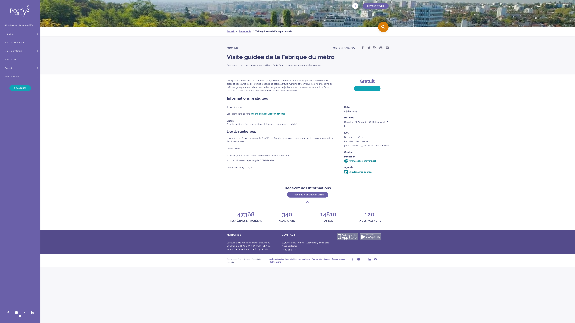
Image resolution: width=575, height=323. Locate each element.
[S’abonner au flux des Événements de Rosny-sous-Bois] (374, 48)
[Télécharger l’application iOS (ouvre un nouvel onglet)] (347, 237)
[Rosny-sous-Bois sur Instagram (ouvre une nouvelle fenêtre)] (16, 313)
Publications (275, 262)
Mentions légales (276, 259)
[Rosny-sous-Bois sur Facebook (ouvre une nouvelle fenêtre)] (8, 313)
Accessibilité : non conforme (297, 259)
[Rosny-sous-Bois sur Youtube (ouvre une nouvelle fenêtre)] (20, 317)
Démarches (20, 88)
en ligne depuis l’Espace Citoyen (267, 114)
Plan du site (317, 259)
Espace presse (338, 259)
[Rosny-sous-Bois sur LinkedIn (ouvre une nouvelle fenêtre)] (32, 313)
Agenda (9, 68)
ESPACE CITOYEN (375, 6)
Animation (232, 48)
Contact (326, 259)
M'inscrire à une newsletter (308, 195)
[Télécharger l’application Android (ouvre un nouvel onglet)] (370, 237)
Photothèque (12, 76)
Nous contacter (289, 246)
